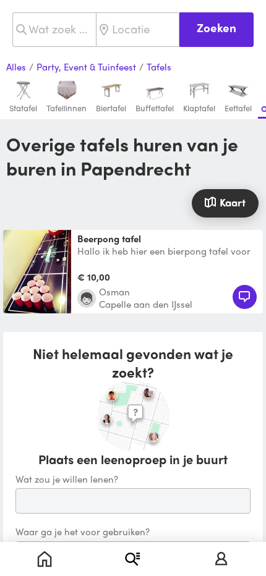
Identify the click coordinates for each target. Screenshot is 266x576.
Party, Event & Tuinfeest (86, 67)
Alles (16, 67)
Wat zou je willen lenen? (66, 479)
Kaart (233, 202)
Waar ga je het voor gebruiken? (82, 532)
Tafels (159, 67)
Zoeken (216, 27)
